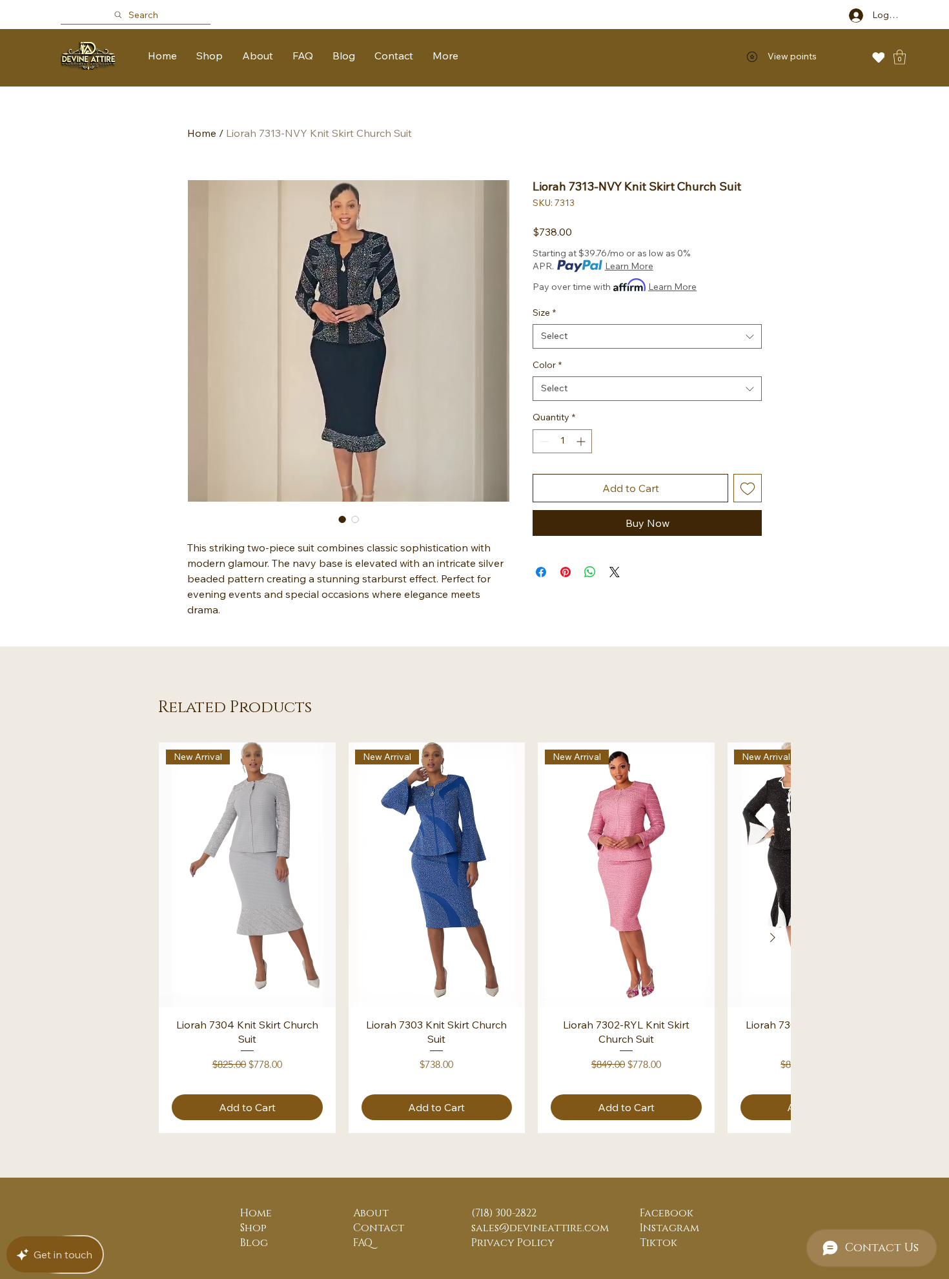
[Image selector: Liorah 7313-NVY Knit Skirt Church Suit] (342, 519)
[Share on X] (614, 572)
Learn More (629, 266)
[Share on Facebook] (541, 572)
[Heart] (878, 57)
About (371, 1213)
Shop (253, 1228)
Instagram (669, 1228)
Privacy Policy (513, 1243)
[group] (474, 938)
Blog (254, 1243)
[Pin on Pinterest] (565, 572)
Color (547, 365)
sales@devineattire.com (540, 1228)
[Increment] (582, 441)
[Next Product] (773, 937)
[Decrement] (543, 441)
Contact (378, 1228)
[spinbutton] (562, 441)
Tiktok (658, 1243)
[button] (899, 57)
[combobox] (647, 336)
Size (544, 312)
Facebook (666, 1213)
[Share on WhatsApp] (590, 572)
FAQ (362, 1243)
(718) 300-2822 (503, 1213)
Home (201, 133)
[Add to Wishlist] (747, 488)
